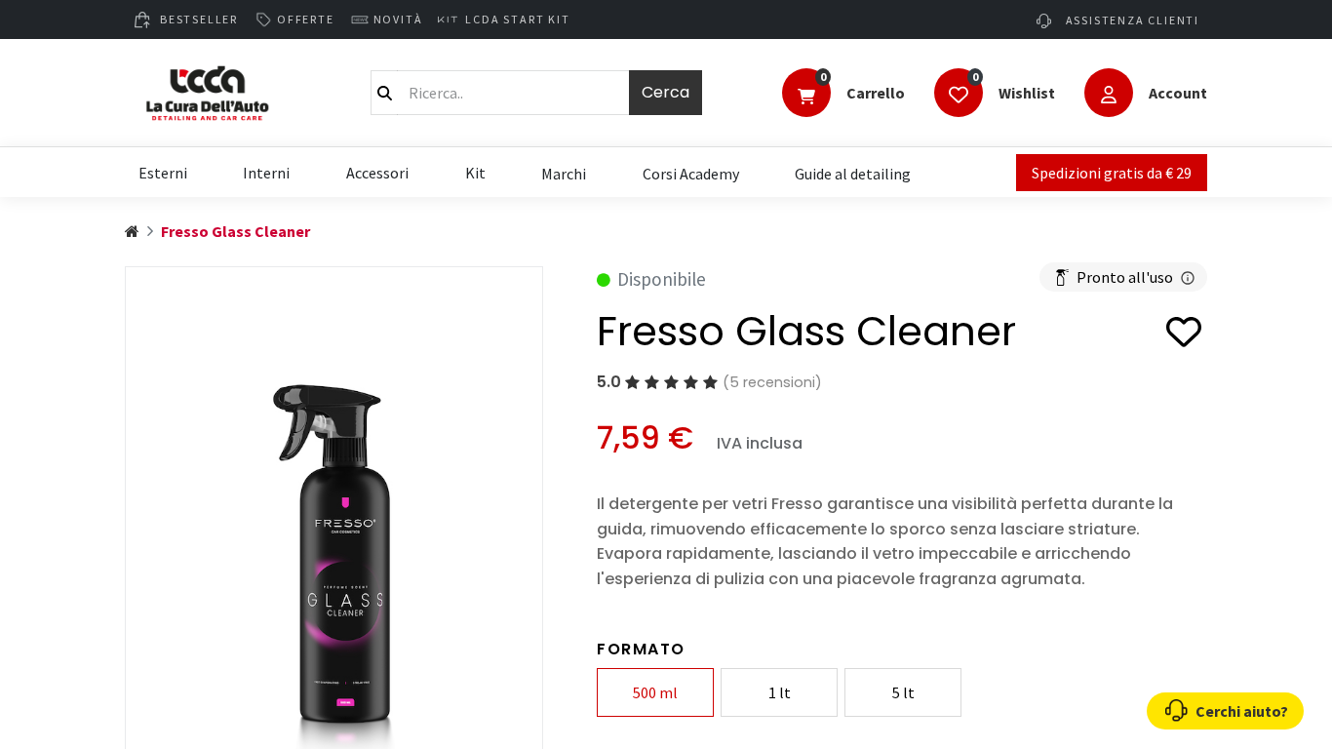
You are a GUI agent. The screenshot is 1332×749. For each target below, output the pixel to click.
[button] (1183, 335)
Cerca (665, 92)
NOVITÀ (398, 19)
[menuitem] (564, 172)
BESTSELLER (199, 19)
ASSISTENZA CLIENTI (1130, 20)
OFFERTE (305, 19)
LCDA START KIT (517, 19)
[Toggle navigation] (806, 94)
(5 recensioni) (772, 382)
